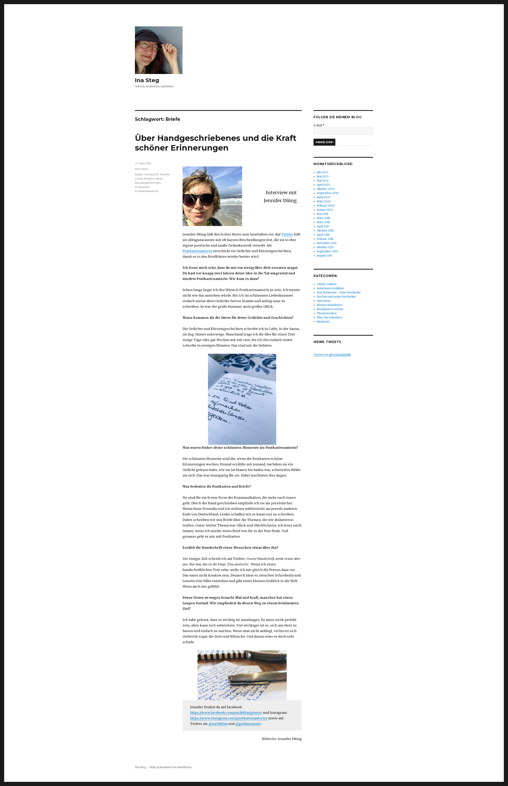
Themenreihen (327, 313)
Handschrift (151, 174)
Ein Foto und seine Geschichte (336, 296)
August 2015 (324, 255)
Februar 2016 (325, 239)
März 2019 (323, 218)
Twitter (287, 234)
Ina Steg (147, 80)
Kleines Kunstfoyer (329, 305)
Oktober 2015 (325, 247)
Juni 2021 (323, 176)
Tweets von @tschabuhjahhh (332, 354)
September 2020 (328, 193)
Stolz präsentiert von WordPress (170, 767)
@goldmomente (248, 724)
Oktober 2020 (326, 189)
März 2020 (324, 201)
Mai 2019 (322, 214)
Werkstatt (323, 321)
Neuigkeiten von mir (330, 309)
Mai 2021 (322, 180)
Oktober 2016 (325, 230)
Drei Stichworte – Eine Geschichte (339, 292)
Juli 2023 (322, 172)
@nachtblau (218, 724)
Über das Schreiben (329, 317)
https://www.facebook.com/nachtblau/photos (226, 713)
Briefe (139, 174)
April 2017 (323, 226)
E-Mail (319, 125)
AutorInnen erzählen (330, 288)
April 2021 (323, 184)
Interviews (141, 168)
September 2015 (327, 251)
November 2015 (327, 243)
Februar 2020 (325, 205)
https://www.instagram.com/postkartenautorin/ (229, 718)
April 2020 (323, 197)
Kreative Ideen (153, 178)
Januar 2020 (325, 209)
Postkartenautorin (197, 251)
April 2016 (323, 234)
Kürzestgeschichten (148, 182)
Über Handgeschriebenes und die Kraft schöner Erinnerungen (215, 143)
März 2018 (323, 222)
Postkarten (142, 186)
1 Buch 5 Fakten (327, 284)
